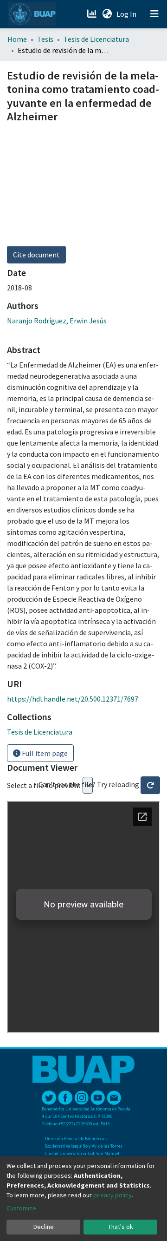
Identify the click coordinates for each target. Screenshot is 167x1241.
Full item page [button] (44, 753)
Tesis (45, 39)
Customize (21, 1208)
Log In (127, 14)
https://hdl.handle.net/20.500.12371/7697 (72, 698)
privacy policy (112, 1195)
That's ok (120, 1226)
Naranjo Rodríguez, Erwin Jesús (57, 320)
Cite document (36, 254)
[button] (107, 14)
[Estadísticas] (92, 14)
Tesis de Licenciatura (96, 39)
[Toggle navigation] (154, 14)
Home (17, 39)
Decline (43, 1226)
